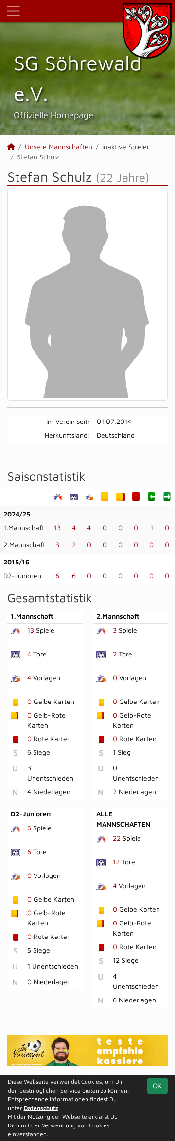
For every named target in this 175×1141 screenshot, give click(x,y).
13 (57, 527)
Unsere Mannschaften (58, 146)
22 (117, 838)
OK (157, 1085)
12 (116, 862)
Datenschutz (41, 1107)
